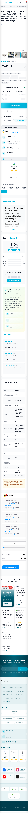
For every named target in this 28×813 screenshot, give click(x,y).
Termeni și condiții (7, 718)
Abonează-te (22, 669)
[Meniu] (2, 2)
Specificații (8, 120)
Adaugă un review (15, 280)
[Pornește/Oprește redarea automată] (26, 50)
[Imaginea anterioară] (1, 55)
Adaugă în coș (15, 105)
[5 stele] (19, 277)
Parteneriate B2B (20, 715)
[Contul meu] (20, 2)
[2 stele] (12, 277)
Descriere (8, 116)
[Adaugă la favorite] (24, 66)
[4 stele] (16, 277)
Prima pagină (4, 6)
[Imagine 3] (18, 55)
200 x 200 (11, 191)
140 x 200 (17, 188)
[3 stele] (14, 277)
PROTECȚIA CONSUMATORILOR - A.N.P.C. (5, 807)
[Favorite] (23, 2)
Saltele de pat (12, 6)
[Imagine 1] (4, 55)
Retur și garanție (7, 722)
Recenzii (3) (21, 116)
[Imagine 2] (11, 55)
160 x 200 (24, 188)
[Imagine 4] (24, 55)
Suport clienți (14, 711)
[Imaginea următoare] (26, 55)
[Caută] (17, 2)
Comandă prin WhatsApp (15, 111)
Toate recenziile (7, 334)
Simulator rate (20, 120)
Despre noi (7, 715)
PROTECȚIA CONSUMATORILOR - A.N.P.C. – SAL (20, 807)
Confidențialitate (20, 718)
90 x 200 (4, 188)
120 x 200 (11, 188)
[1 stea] (9, 277)
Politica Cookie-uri (20, 722)
